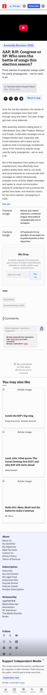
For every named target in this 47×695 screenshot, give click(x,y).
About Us (7, 540)
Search (33, 692)
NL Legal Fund (9, 577)
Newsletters (8, 607)
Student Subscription (13, 589)
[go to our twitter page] (10, 635)
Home (6, 690)
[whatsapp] (10, 654)
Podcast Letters (10, 586)
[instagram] (4, 642)
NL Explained (9, 547)
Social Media (9, 299)
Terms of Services (11, 559)
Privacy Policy (9, 556)
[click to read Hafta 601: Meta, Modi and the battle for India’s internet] (23, 491)
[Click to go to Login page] (43, 6)
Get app (16, 6)
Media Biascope (10, 604)
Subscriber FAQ (10, 580)
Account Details (10, 574)
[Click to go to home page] (4, 6)
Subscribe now (11, 677)
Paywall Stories (10, 583)
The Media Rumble (12, 613)
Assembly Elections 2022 (14, 305)
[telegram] (4, 648)
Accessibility (8, 543)
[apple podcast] (16, 642)
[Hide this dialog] (43, 659)
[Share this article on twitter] (11, 98)
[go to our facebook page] (4, 635)
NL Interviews (9, 610)
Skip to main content (15, 17)
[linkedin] (10, 648)
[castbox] (4, 654)
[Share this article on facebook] (6, 98)
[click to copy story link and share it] (21, 98)
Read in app (34, 97)
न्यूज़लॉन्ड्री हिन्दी (8, 601)
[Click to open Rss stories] (10, 642)
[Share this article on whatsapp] (16, 98)
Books (5, 616)
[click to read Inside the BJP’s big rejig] (23, 400)
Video (14, 690)
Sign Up (35, 275)
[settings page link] (24, 6)
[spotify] (16, 648)
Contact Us (7, 553)
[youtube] (16, 635)
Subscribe (34, 6)
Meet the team (9, 550)
